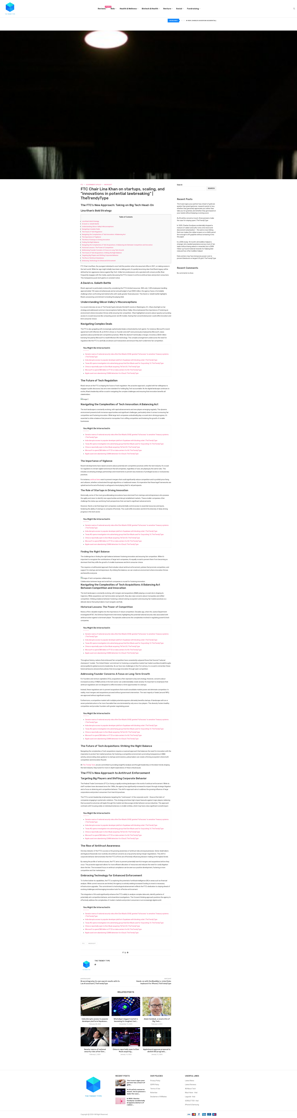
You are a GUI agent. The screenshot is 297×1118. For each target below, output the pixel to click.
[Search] (294, 9)
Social (179, 9)
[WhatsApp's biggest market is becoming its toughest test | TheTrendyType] (126, 1006)
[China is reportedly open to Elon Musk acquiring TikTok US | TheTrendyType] (126, 1036)
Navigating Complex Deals (91, 229)
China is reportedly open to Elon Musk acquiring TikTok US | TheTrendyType (112, 367)
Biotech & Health (150, 9)
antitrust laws (95, 479)
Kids (113, 9)
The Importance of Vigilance (91, 237)
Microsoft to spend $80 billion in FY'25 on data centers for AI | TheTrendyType (113, 370)
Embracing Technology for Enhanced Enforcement (99, 261)
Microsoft (92, 943)
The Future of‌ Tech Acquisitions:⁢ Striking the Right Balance (102, 253)
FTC (83, 943)
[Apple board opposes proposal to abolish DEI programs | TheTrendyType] (156, 1036)
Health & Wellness (128, 9)
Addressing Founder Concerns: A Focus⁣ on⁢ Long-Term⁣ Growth (103, 250)
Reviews (102, 8)
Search (179, 185)
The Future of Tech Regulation (92, 232)
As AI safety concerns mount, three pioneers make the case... (136, 1092)
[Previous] (182, 20)
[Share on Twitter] (125, 953)
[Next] (184, 20)
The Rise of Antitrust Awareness (93, 258)
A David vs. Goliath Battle (90, 224)
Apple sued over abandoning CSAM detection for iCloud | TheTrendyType (112, 373)
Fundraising (193, 9)
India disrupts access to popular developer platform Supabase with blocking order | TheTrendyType (121, 360)
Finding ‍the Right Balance (90, 242)
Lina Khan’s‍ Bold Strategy (90, 221)
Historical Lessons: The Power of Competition (97, 247)
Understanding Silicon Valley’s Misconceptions (98, 226)
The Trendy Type (102, 961)
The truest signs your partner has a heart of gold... (136, 1083)
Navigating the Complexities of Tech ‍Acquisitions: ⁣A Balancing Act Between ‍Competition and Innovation (117, 245)
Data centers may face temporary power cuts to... (206, 20)
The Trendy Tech (89, 765)
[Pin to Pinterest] (127, 952)
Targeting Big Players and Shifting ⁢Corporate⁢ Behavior (100, 255)
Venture (167, 9)
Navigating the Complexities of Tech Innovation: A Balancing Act (104, 234)
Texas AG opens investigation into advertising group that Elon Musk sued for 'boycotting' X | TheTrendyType (124, 363)
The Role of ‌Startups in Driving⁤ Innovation (96, 240)
